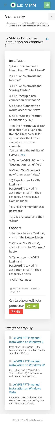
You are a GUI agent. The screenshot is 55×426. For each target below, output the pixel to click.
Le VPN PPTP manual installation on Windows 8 (26, 340)
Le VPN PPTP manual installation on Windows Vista (25, 388)
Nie (17, 311)
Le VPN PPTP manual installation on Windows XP (27, 363)
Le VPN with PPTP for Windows (35, 23)
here (23, 154)
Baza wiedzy (12, 23)
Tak (33, 306)
